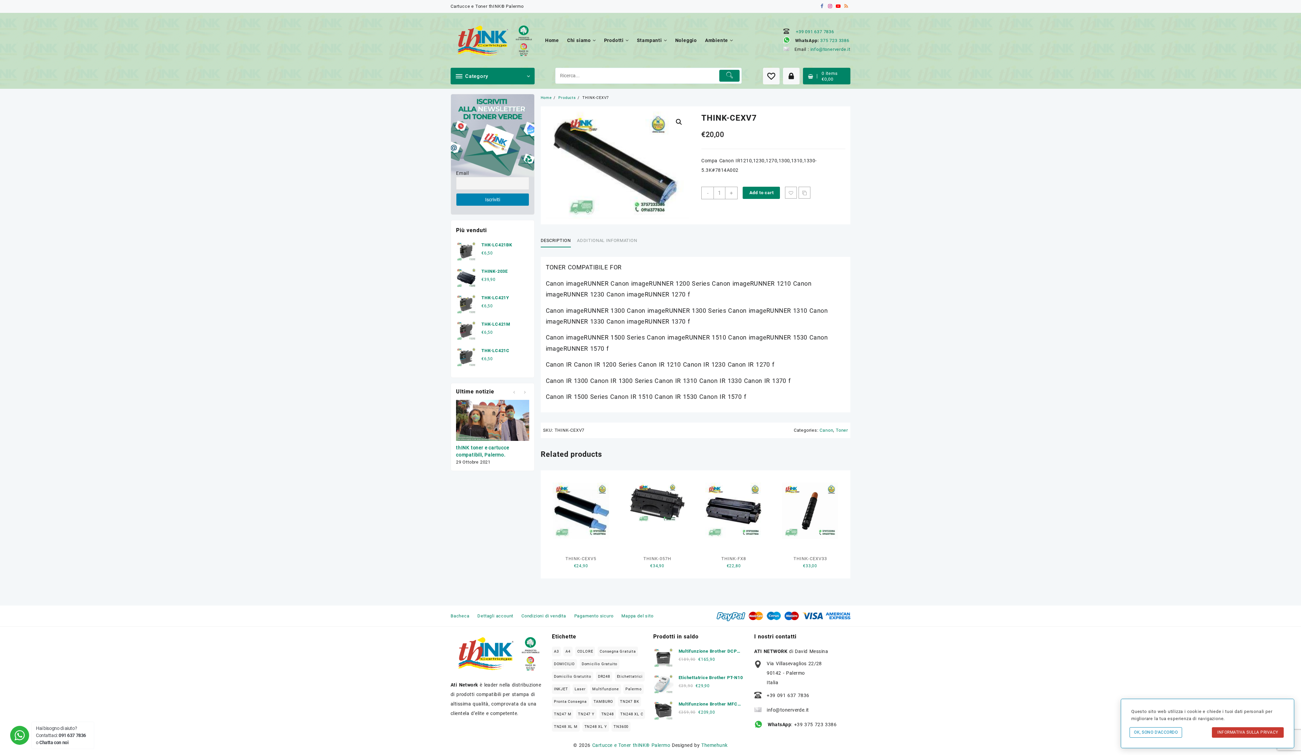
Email (462, 173)
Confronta (804, 193)
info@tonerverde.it (830, 49)
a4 (568, 651)
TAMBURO (604, 701)
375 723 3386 (834, 40)
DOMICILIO (564, 664)
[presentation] (514, 392)
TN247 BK (629, 701)
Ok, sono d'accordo (1156, 732)
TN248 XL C (631, 714)
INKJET (561, 689)
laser (580, 689)
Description (556, 240)
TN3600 (621, 727)
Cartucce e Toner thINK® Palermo (631, 745)
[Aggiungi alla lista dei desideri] (791, 193)
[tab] (558, 240)
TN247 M (563, 714)
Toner (842, 430)
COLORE (585, 651)
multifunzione (605, 689)
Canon (826, 430)
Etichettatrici (630, 676)
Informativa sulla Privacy (1247, 732)
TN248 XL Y (595, 727)
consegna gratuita (618, 651)
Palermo (633, 689)
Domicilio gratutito (572, 676)
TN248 (607, 714)
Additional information (607, 240)
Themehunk (714, 745)
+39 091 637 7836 (815, 31)
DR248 (604, 676)
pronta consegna (570, 701)
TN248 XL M (566, 727)
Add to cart (761, 192)
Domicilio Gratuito (599, 664)
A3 (556, 651)
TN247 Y (586, 714)
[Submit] (729, 76)
